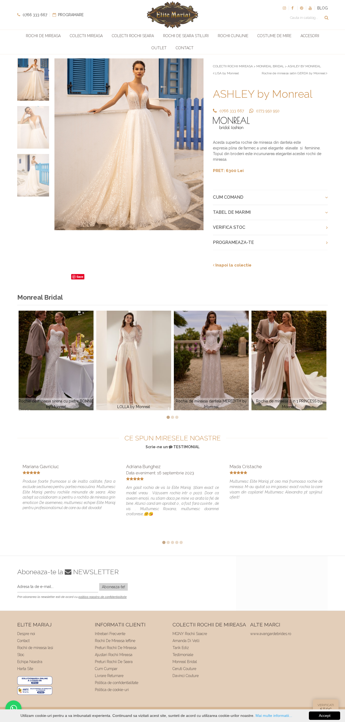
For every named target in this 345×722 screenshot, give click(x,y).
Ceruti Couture (184, 669)
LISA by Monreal (226, 73)
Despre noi (26, 634)
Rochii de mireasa (43, 36)
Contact (185, 48)
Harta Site (25, 669)
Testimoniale (182, 655)
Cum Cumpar (106, 669)
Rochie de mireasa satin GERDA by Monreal (294, 73)
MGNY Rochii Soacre (189, 634)
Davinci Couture (185, 676)
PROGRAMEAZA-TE (233, 242)
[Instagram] (284, 8)
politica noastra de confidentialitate (102, 597)
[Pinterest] (301, 8)
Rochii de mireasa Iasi (35, 648)
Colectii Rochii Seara (133, 36)
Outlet (159, 48)
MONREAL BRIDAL (270, 66)
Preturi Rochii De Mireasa (115, 648)
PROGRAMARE (70, 15)
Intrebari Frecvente (110, 634)
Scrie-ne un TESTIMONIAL (173, 447)
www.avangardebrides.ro (270, 634)
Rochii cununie (233, 36)
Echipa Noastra (29, 662)
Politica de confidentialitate (116, 683)
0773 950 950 (268, 111)
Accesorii (310, 36)
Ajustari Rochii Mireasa (113, 655)
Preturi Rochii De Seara (114, 662)
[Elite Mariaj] (172, 14)
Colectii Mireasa (86, 36)
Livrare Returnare (109, 676)
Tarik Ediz (180, 648)
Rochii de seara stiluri (186, 36)
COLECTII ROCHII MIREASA (233, 66)
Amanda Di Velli (185, 641)
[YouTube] (310, 8)
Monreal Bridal (184, 662)
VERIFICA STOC (229, 227)
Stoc (20, 655)
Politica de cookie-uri (112, 690)
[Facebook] (293, 8)
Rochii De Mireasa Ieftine (115, 641)
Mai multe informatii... (274, 715)
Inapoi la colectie (232, 265)
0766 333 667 (34, 15)
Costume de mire (274, 36)
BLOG (322, 8)
